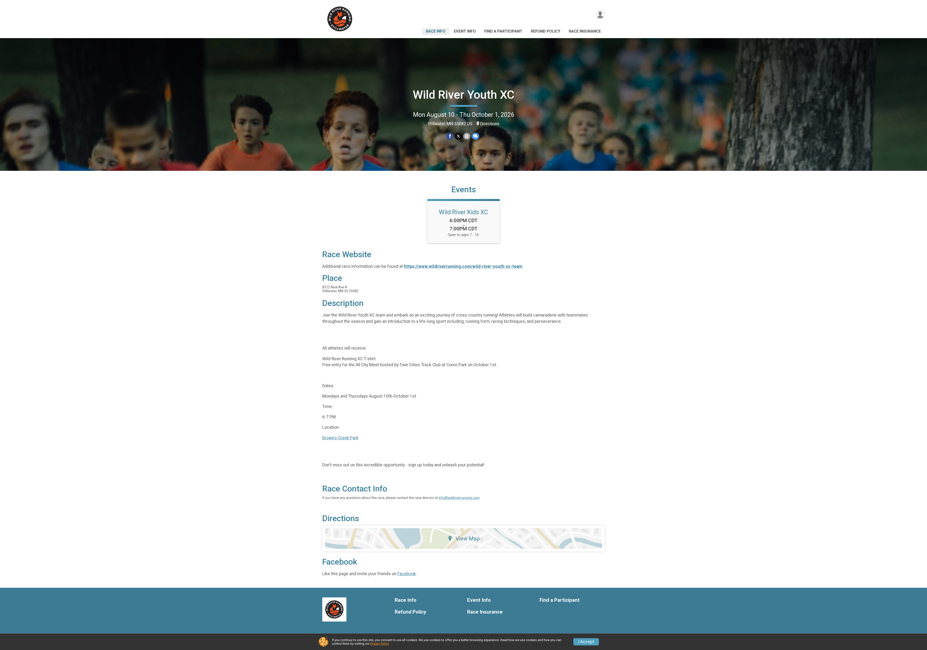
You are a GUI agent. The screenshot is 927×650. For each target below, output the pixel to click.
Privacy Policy (379, 643)
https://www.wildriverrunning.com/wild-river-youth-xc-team (463, 266)
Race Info (435, 31)
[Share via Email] (466, 136)
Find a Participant (503, 31)
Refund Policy (545, 31)
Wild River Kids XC (463, 212)
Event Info (465, 31)
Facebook (406, 573)
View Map (468, 538)
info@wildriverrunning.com (459, 498)
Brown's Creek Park (340, 438)
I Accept (586, 641)
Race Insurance (585, 31)
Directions (489, 123)
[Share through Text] (475, 136)
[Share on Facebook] (449, 136)
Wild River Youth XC (463, 95)
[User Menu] (600, 14)
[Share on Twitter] (458, 136)
